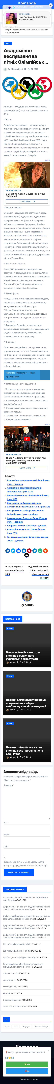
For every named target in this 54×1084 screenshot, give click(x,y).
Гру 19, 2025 (25, 662)
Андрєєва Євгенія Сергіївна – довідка (26, 525)
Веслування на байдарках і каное (24, 503)
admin (29, 605)
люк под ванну (10, 986)
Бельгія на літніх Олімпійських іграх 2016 (28, 506)
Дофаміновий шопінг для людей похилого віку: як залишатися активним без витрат (26, 908)
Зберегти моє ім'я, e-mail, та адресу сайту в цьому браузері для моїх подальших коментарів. (26, 864)
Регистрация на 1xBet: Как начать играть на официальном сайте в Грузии (23, 965)
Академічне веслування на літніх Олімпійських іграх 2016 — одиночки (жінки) (27, 62)
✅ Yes (27, 1064)
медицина (26, 1027)
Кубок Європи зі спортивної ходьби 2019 (14, 570)
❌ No (27, 1071)
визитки (6, 993)
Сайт (6, 846)
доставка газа (9, 980)
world (16, 1027)
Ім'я (6, 822)
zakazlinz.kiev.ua (10, 973)
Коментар (9, 785)
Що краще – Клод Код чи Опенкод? (19, 957)
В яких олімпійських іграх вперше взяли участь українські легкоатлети (23, 655)
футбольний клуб (41, 1027)
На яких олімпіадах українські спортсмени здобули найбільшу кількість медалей (26, 703)
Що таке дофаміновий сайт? (16, 944)
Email (7, 834)
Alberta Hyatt (17, 69)
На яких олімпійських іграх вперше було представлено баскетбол (24, 750)
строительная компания (14, 1006)
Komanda (27, 3)
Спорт (7, 43)
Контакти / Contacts (28, 1079)
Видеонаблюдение (12, 1000)
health (7, 1027)
